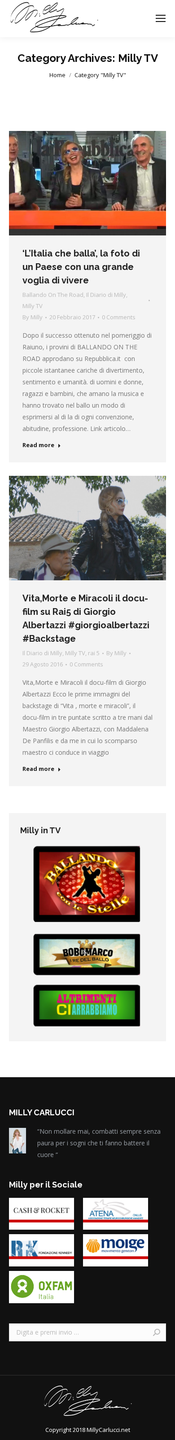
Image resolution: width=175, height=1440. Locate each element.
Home (57, 75)
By (32, 317)
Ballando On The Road (52, 295)
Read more (38, 445)
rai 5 (94, 653)
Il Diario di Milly (106, 295)
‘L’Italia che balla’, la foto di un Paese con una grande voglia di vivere (81, 267)
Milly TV (32, 306)
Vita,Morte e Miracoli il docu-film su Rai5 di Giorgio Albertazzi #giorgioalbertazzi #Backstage (85, 618)
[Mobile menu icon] (160, 18)
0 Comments (119, 317)
